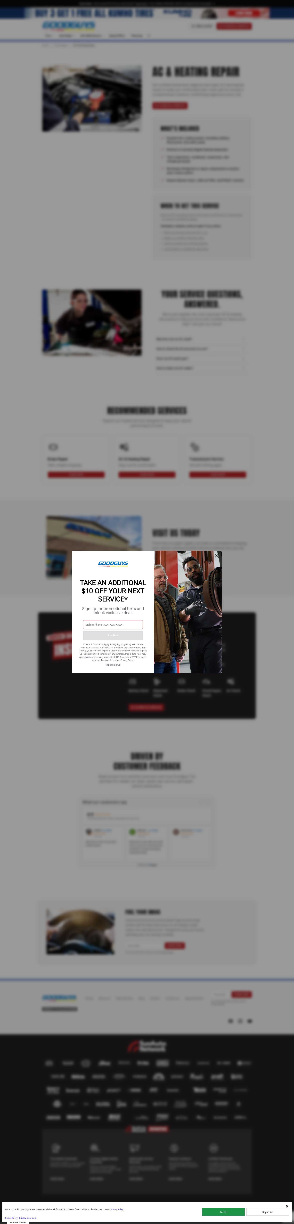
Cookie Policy (11, 1218)
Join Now (113, 635)
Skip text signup (113, 664)
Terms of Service (108, 660)
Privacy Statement (27, 1218)
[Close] (217, 555)
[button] (287, 1206)
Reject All (267, 1212)
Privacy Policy (127, 660)
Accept (223, 1212)
